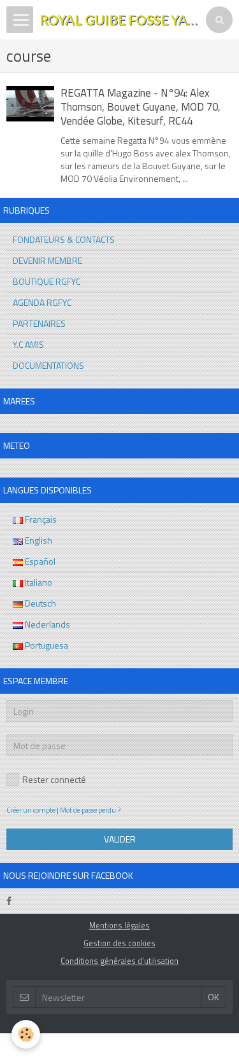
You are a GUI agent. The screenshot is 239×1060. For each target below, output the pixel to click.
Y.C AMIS (28, 344)
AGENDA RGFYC (42, 302)
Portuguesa (45, 645)
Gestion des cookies (119, 943)
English (37, 540)
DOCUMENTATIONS (48, 365)
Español (39, 561)
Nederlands (46, 624)
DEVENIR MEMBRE (47, 260)
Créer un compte (30, 809)
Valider (120, 839)
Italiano (37, 582)
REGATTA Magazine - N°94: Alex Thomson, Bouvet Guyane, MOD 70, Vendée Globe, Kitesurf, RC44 (141, 107)
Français (40, 519)
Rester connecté (54, 779)
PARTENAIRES (39, 323)
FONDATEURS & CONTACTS (64, 239)
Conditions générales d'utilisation (119, 961)
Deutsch (39, 603)
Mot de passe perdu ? (90, 809)
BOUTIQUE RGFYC (46, 281)
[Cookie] (25, 1034)
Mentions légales (119, 925)
